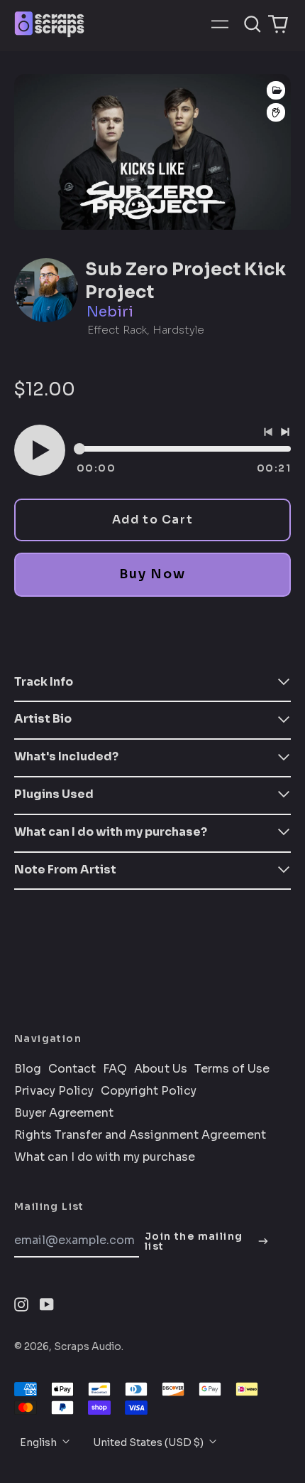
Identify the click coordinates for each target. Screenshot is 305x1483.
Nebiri (110, 312)
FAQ (115, 1069)
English (39, 1442)
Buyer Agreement (63, 1113)
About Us (160, 1069)
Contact (72, 1069)
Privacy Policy (54, 1091)
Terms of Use (232, 1069)
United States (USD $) (149, 1442)
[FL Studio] (276, 112)
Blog (27, 1069)
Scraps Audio (87, 1346)
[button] (252, 24)
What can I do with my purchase (104, 1157)
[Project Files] (276, 90)
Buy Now (152, 574)
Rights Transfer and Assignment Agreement (140, 1135)
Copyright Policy (148, 1091)
